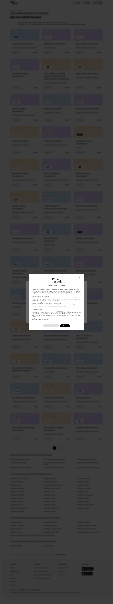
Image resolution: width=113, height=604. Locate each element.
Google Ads (60, 311)
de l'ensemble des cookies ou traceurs (49, 291)
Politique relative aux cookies (70, 321)
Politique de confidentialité (54, 321)
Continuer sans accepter (75, 277)
